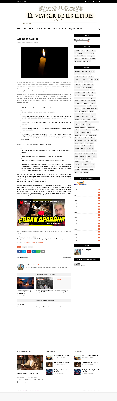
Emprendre (92, 98)
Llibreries (83, 132)
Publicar (86, 153)
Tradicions (91, 167)
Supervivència (78, 164)
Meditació (86, 140)
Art (89, 74)
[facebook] (85, 1)
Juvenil (96, 122)
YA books (86, 172)
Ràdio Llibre (83, 156)
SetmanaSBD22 (78, 161)
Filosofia (93, 50)
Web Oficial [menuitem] (56, 29)
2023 (87, 198)
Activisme (77, 50)
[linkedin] (96, 1)
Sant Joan (83, 159)
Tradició (85, 167)
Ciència (96, 79)
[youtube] (94, 1)
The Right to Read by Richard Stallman (62, 370)
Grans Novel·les (86, 114)
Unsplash (40, 242)
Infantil (88, 119)
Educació (77, 98)
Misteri (76, 143)
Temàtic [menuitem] (31, 29)
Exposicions (92, 103)
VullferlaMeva (78, 61)
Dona (88, 92)
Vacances (77, 169)
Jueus (92, 53)
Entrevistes (77, 103)
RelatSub (94, 156)
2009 (87, 237)
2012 (87, 229)
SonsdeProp (87, 161)
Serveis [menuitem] (79, 29)
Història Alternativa (79, 116)
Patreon (77, 148)
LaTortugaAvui (91, 56)
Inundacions (78, 122)
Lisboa (82, 130)
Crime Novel (78, 90)
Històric (88, 116)
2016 (87, 218)
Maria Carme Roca (89, 138)
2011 (87, 232)
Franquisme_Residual (92, 108)
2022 (87, 201)
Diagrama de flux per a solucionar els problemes (62, 291)
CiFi (75, 82)
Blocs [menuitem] (64, 29)
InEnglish (83, 119)
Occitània (77, 145)
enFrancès (83, 100)
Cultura (92, 90)
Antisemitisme (83, 74)
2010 (87, 234)
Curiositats (77, 92)
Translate (87, 41)
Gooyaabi (37, 390)
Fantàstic (77, 106)
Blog (24, 390)
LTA (76, 138)
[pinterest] (99, 1)
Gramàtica (77, 114)
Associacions (78, 76)
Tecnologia (91, 164)
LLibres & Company (79, 135)
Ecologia (77, 95)
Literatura (88, 130)
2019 (87, 209)
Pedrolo (83, 148)
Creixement (89, 87)
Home (84, 390)
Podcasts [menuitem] (47, 29)
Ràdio (76, 156)
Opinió (22, 35)
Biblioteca (91, 76)
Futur (76, 111)
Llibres (89, 132)
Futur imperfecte (79, 53)
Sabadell (77, 159)
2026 (87, 189)
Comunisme (78, 84)
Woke (91, 169)
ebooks (93, 92)
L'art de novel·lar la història (61, 355)
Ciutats (90, 82)
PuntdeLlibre (93, 153)
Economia (83, 95)
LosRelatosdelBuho (91, 135)
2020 (87, 206)
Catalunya (82, 79)
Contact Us (96, 390)
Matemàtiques (78, 140)
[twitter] (88, 1)
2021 (87, 203)
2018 (87, 212)
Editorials (90, 95)
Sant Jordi (90, 159)
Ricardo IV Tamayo (30, 242)
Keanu (83, 124)
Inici (18, 35)
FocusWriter (78, 108)
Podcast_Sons (83, 58)
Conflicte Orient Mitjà (88, 84)
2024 (87, 195)
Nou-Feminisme (89, 143)
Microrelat (93, 140)
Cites (88, 50)
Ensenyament (91, 100)
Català (76, 79)
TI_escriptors (92, 58)
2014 (87, 223)
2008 (87, 240)
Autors (85, 76)
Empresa (77, 100)
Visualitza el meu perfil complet (89, 252)
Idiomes (87, 53)
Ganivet (91, 111)
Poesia (83, 151)
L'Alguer (89, 124)
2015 (87, 220)
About (90, 390)
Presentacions (78, 153)
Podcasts (77, 151)
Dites (83, 92)
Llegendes (95, 130)
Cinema (80, 82)
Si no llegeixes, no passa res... (28, 373)
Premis (94, 151)
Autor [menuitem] (24, 29)
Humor (94, 116)
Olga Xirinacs (84, 145)
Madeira (81, 138)
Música (82, 143)
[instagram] (91, 1)
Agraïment (91, 71)
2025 (87, 192)
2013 (87, 226)
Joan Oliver (85, 122)
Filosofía (89, 106)
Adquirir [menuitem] (72, 29)
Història (25, 247)
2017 (87, 215)
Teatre (85, 164)
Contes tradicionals (79, 87)
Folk (84, 108)
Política (88, 151)
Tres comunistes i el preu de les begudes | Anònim (44, 291)
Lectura (76, 130)
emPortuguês (86, 61)
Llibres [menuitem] (39, 29)
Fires (95, 106)
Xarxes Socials (78, 172)
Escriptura (84, 103)
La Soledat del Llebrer (80, 56)
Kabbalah (77, 124)
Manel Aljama (21, 42)
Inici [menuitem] (18, 29)
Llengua (77, 132)
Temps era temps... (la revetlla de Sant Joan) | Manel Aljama (24, 291)
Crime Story (86, 90)
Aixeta (83, 50)
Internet (94, 119)
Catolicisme (90, 79)
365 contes (77, 71)
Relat (89, 156)
